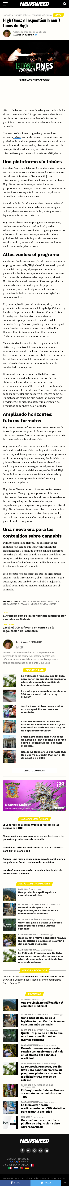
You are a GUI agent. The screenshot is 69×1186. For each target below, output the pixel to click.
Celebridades (39, 601)
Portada (7, 14)
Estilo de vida (40, 604)
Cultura (47, 14)
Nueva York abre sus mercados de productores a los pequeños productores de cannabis (33, 838)
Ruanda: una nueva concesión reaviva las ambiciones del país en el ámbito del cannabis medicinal (34, 860)
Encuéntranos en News (18, 1160)
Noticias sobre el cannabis (27, 14)
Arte (58, 15)
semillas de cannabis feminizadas (44, 976)
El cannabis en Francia (16, 604)
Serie (53, 604)
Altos (17, 137)
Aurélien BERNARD (24, 34)
